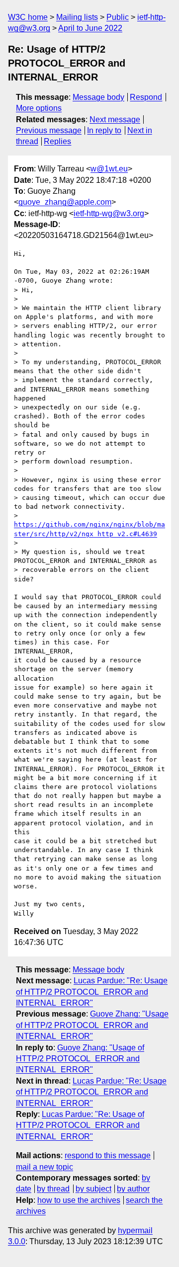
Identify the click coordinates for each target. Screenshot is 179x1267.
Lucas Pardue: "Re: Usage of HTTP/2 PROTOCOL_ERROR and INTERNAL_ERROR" (92, 991)
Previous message (49, 130)
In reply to (104, 130)
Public (117, 17)
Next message (115, 119)
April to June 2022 (90, 28)
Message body (98, 97)
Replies (57, 141)
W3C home (28, 17)
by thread (53, 1189)
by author (133, 1189)
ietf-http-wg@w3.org (109, 213)
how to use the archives (78, 1200)
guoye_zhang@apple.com (64, 202)
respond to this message (108, 1155)
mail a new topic (44, 1167)
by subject (93, 1189)
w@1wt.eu (109, 168)
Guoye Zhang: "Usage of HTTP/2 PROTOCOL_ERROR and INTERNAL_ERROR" (92, 1025)
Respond (146, 97)
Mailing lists (77, 17)
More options (39, 108)
